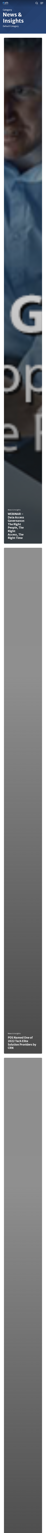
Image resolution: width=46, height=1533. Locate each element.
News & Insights (14, 510)
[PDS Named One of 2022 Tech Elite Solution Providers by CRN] (23, 801)
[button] (41, 3)
